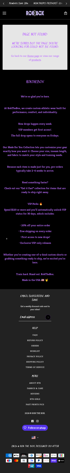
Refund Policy (35, 340)
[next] (66, 3)
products (36, 60)
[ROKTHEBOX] (35, 13)
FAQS (35, 335)
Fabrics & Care (35, 388)
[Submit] (48, 317)
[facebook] (32, 421)
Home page (33, 56)
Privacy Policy (35, 356)
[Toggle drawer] (4, 13)
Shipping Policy (35, 362)
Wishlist (35, 351)
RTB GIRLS (35, 399)
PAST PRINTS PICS (35, 404)
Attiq (55, 446)
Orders (35, 345)
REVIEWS (35, 393)
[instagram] (37, 421)
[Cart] (65, 13)
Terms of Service (35, 367)
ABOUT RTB (35, 383)
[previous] (3, 3)
